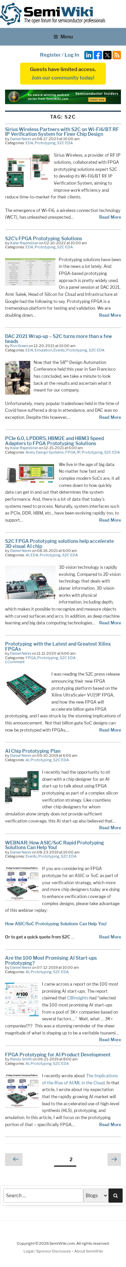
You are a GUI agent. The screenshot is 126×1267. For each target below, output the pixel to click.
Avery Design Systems (45, 452)
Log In (72, 55)
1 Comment (15, 661)
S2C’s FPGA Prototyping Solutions (43, 238)
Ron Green (19, 345)
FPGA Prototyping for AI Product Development (58, 1054)
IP (78, 452)
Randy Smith (21, 1059)
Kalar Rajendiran (24, 243)
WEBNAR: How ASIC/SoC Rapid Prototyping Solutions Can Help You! (54, 845)
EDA (29, 143)
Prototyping (45, 143)
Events (59, 350)
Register (50, 55)
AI (27, 555)
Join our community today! (63, 78)
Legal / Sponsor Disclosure (48, 1251)
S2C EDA (65, 143)
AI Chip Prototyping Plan (32, 751)
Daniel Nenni (20, 138)
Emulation (43, 350)
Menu (66, 36)
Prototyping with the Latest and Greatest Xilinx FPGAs (58, 646)
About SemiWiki (88, 1251)
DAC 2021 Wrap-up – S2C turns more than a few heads (58, 338)
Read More (110, 217)
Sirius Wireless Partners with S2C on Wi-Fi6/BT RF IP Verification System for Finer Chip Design (62, 131)
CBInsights (77, 997)
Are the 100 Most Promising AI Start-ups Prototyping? (51, 960)
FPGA (70, 452)
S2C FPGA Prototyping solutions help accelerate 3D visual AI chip (59, 543)
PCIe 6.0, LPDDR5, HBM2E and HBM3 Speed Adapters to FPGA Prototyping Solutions (54, 440)
